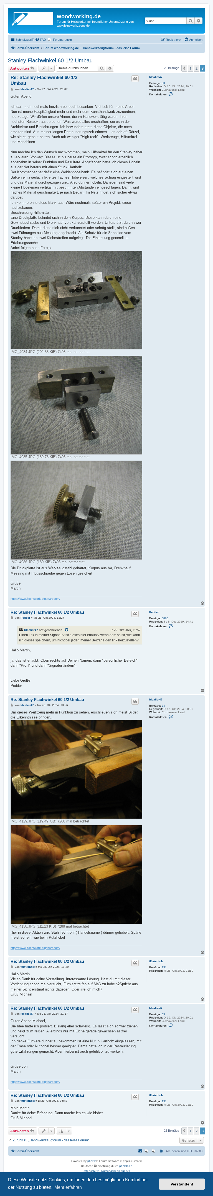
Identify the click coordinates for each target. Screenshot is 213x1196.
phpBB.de (125, 1165)
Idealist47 (156, 76)
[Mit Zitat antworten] (135, 78)
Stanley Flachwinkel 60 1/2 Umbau (50, 60)
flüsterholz (156, 961)
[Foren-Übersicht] (33, 18)
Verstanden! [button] (182, 1184)
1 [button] (190, 68)
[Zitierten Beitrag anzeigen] (66, 630)
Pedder (154, 612)
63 (163, 83)
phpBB (91, 1160)
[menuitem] (40, 39)
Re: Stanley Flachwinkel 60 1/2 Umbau (44, 80)
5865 (165, 618)
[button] (184, 68)
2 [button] (196, 68)
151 (164, 967)
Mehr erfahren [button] (68, 1187)
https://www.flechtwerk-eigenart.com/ (35, 598)
